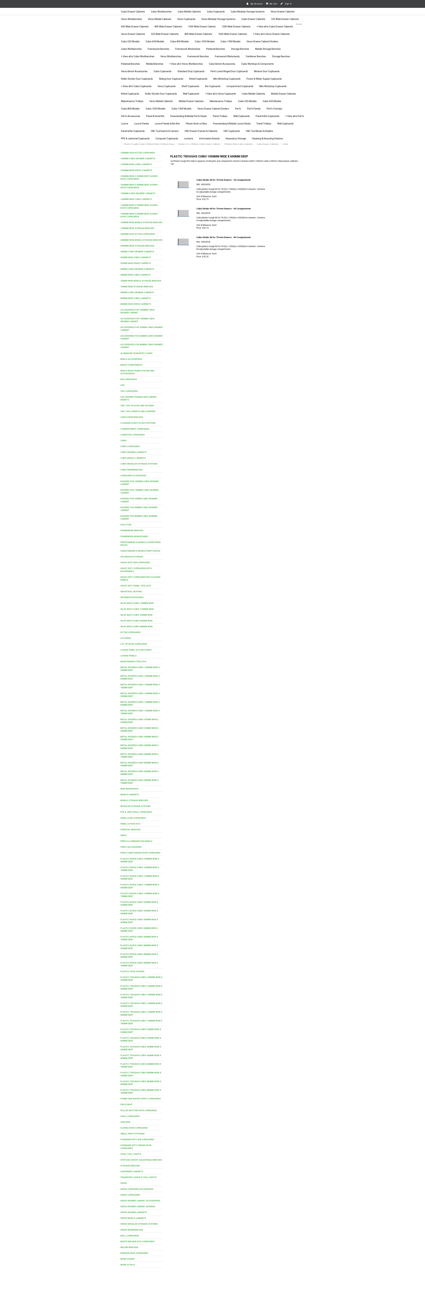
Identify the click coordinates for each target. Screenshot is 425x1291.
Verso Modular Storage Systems (218, 19)
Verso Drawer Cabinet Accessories (140, 1201)
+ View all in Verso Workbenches (186, 64)
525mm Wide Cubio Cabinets (135, 257)
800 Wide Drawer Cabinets (168, 26)
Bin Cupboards (212, 86)
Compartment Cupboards (239, 86)
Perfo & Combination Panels (136, 841)
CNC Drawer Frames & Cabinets (201, 131)
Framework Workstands (187, 49)
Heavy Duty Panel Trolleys (135, 586)
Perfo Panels (254, 108)
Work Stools (127, 1265)
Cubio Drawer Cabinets (133, 11)
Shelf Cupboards (190, 86)
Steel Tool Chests (130, 1154)
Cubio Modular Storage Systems (248, 11)
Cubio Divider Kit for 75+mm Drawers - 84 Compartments (223, 237)
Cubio (123, 440)
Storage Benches (240, 49)
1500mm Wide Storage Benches (137, 228)
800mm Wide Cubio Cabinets (135, 298)
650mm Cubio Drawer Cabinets (137, 269)
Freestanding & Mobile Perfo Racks (188, 116)
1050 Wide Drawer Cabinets (232, 34)
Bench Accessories (131, 359)
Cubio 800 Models (179, 41)
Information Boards (209, 138)
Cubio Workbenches (161, 11)
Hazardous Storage (236, 138)
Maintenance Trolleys (132, 101)
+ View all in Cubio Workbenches (137, 56)
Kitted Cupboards (198, 78)
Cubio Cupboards (216, 11)
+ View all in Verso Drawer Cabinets (271, 34)
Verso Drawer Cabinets (283, 11)
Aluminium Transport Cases (136, 353)
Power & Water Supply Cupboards (264, 78)
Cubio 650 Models (155, 41)
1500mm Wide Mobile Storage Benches (141, 222)
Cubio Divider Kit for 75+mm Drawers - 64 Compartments (223, 209)
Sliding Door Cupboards (171, 78)
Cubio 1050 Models (205, 41)
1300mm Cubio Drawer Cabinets (137, 193)
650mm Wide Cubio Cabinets (135, 275)
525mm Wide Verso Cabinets (135, 263)
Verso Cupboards (186, 19)
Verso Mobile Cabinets (159, 19)
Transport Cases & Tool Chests (138, 1177)
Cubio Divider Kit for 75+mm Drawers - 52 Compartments (223, 180)
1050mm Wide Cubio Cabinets (136, 164)
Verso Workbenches (131, 19)
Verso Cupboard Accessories (136, 1189)
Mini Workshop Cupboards (227, 78)
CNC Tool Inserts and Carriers (137, 411)
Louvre (124, 123)
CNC (122, 385)
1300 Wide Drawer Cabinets (236, 26)
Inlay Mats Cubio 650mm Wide (136, 621)
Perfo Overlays (274, 108)
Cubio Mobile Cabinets (189, 11)
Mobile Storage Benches (268, 49)
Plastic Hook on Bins (132, 971)
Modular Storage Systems (135, 806)
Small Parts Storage (132, 1134)
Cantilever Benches (256, 56)
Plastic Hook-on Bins (196, 123)
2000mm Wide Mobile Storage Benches (141, 240)
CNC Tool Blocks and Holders (137, 405)
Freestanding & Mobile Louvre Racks (232, 123)
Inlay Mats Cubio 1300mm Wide (137, 609)
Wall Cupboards (191, 93)
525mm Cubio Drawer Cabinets (137, 252)
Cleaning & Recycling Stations (267, 138)
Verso (123, 1183)
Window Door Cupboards (267, 71)
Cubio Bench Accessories (222, 64)
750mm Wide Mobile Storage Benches (140, 281)
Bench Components (131, 365)
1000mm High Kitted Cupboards (137, 153)
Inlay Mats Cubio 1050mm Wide (137, 603)
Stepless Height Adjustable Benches (141, 1160)
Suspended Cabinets (131, 1171)
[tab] (141, 153)
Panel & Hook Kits (155, 116)
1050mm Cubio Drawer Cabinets (137, 158)
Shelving (125, 1122)
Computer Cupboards (167, 138)
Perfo (238, 108)
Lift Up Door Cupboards (133, 644)
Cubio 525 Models (130, 41)
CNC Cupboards (231, 131)
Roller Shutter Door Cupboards (137, 78)
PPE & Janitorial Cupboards (135, 138)
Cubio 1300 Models (231, 41)
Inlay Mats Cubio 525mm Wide (136, 615)
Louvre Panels (141, 123)
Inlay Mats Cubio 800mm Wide (136, 626)
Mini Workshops (129, 789)
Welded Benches (154, 64)
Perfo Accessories (130, 116)
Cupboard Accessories (133, 475)
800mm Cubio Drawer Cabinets (137, 292)
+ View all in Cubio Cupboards (136, 86)
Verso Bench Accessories (134, 71)
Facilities (125, 525)
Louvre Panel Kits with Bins (135, 650)
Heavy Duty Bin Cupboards (135, 562)
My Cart (273, 4)
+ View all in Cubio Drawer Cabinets (274, 26)
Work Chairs (127, 1259)
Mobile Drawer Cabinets (283, 93)
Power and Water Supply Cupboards (140, 1099)
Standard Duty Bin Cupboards (137, 1139)
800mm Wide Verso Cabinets (135, 304)
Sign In (288, 4)
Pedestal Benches (215, 49)
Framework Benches (158, 49)
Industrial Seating (131, 591)
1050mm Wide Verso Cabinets (136, 170)
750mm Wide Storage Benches (136, 287)
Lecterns (188, 138)
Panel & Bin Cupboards (267, 116)
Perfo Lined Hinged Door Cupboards (229, 71)
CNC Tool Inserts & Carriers (165, 131)
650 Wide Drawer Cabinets (135, 26)
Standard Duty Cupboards (191, 71)
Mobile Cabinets (129, 794)
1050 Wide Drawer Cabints (202, 26)
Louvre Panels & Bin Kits (167, 123)
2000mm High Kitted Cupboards (137, 234)
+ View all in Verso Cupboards (220, 93)
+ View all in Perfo (294, 116)
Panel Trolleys (220, 116)
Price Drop (126, 1104)
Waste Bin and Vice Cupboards (137, 1241)
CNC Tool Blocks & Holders (259, 131)
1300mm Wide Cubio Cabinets (136, 199)
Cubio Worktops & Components (257, 64)
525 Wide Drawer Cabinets (285, 19)
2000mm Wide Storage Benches (137, 246)
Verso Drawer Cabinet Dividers (262, 41)
